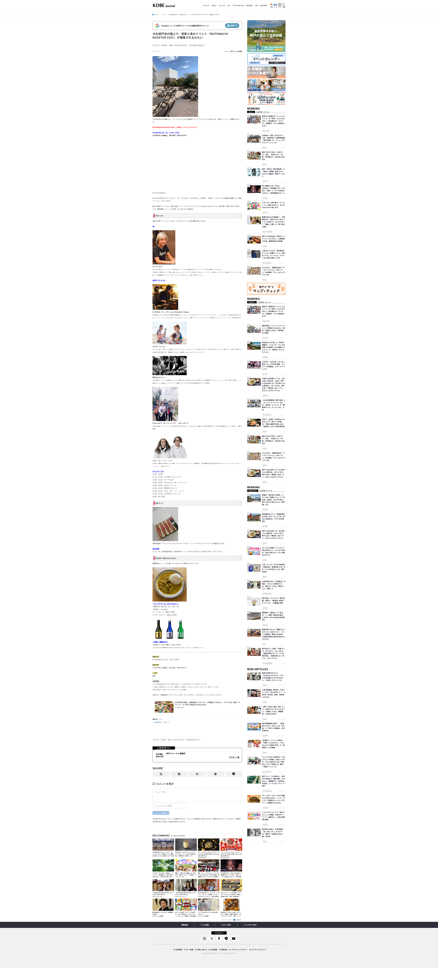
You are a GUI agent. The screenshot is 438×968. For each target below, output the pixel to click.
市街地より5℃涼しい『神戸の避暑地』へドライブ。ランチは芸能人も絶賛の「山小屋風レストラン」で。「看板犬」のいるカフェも (273, 347)
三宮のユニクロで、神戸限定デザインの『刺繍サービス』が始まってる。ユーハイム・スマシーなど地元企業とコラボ (273, 254)
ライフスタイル (238, 5)
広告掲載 (214, 949)
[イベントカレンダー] (266, 65)
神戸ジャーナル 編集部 (236, 51)
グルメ (214, 5)
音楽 (172, 45)
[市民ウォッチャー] (266, 91)
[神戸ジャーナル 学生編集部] (266, 104)
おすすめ (263, 5)
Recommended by (227, 920)
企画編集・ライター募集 (184, 949)
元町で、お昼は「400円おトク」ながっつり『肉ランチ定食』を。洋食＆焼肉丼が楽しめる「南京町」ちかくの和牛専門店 (273, 423)
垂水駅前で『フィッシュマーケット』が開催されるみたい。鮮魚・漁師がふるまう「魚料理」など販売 (273, 329)
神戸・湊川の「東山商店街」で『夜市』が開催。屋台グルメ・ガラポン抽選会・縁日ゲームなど (273, 172)
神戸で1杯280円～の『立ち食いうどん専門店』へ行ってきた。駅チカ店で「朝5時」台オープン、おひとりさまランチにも (273, 473)
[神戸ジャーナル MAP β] (266, 295)
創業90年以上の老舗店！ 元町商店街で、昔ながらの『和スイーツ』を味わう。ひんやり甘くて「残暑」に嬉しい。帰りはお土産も (273, 222)
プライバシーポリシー (239, 949)
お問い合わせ (202, 949)
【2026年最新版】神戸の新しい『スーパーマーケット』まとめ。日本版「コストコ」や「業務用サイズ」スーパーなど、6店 (273, 405)
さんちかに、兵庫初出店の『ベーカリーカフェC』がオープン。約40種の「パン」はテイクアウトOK (273, 271)
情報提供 (184, 925)
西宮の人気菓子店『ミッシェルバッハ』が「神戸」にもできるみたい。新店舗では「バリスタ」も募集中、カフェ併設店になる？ (273, 121)
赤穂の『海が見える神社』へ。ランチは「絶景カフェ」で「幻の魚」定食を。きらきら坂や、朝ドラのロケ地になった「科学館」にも (273, 500)
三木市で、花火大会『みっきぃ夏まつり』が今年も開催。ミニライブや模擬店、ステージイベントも (273, 365)
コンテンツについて (259, 949)
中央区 (165, 45)
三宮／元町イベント (182, 45)
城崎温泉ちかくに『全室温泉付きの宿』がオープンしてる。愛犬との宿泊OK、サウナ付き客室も (273, 517)
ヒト (228, 5)
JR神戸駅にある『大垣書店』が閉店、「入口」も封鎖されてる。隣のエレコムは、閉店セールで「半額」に (273, 585)
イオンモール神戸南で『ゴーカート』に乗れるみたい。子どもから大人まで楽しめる (273, 204)
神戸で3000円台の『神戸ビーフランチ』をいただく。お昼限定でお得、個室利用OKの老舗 (273, 238)
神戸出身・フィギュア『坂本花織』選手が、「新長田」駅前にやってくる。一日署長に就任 (273, 600)
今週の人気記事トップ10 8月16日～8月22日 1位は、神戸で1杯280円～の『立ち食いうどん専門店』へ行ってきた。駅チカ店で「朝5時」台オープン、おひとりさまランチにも (273, 384)
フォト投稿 (205, 925)
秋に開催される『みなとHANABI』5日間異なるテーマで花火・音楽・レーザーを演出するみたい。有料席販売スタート (273, 189)
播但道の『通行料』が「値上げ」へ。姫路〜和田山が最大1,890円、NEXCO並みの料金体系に (273, 616)
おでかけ (249, 5)
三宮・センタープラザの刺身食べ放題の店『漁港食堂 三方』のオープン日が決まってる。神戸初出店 (273, 568)
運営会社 (224, 949)
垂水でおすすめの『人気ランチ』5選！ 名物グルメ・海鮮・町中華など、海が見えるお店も (273, 155)
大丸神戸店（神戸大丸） (197, 45)
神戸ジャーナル (218, 953)
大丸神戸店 (157, 722)
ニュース (222, 5)
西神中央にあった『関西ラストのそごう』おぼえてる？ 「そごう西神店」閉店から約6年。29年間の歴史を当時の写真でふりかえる (273, 634)
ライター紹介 (226, 925)
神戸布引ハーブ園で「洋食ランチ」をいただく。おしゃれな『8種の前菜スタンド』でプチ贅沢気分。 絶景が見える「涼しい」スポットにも (273, 653)
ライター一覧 (234, 757)
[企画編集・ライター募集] (266, 78)
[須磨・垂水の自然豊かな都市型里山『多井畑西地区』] (266, 52)
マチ (256, 5)
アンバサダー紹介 (250, 925)
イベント (206, 5)
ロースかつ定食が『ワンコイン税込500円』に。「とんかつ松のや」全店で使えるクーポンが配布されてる (273, 551)
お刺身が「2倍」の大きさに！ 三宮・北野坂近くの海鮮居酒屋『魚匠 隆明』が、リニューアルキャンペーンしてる (274, 139)
